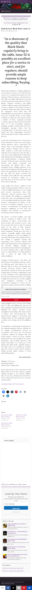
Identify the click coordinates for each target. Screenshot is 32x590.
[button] (15, 289)
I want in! (16, 300)
